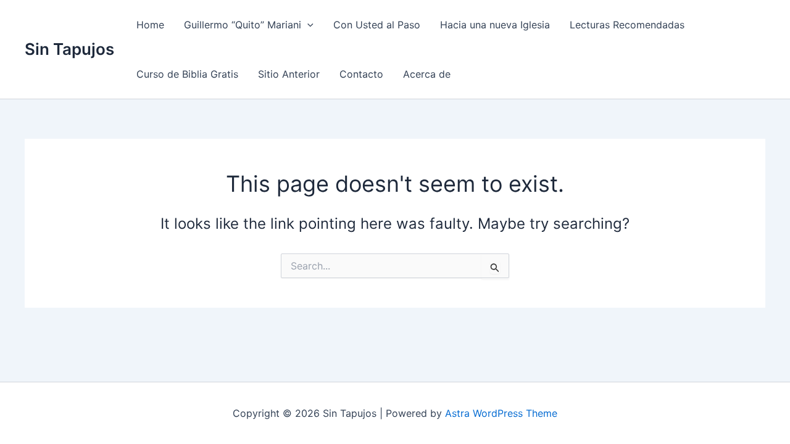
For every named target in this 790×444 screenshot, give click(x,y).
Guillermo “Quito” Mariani (242, 24)
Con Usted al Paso (376, 24)
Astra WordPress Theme (501, 413)
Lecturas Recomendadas (627, 24)
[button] (307, 24)
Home (150, 24)
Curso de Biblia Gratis (187, 74)
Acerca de (427, 74)
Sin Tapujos (69, 49)
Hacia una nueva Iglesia (495, 24)
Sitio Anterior (289, 74)
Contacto (361, 74)
